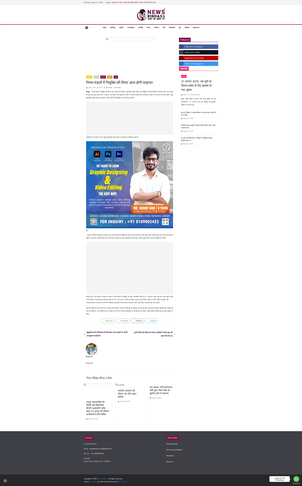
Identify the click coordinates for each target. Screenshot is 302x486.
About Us (169, 462)
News (96, 77)
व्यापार (148, 27)
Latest (89, 77)
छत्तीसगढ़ (112, 27)
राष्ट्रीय (121, 27)
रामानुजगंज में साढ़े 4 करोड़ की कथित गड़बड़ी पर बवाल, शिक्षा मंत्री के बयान (134, 2)
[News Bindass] (86, 27)
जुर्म (180, 27)
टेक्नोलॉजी (172, 27)
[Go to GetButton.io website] (296, 483)
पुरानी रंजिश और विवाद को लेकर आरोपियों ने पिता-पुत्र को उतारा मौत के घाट (153, 334)
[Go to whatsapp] (296, 479)
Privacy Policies (172, 444)
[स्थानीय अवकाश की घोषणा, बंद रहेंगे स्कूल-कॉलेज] (119, 385)
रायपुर (104, 27)
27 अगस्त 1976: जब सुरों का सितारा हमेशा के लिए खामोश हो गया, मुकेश (196, 85)
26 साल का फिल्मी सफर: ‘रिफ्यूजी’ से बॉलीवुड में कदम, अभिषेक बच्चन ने (197, 139)
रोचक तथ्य (196, 27)
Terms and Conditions (174, 450)
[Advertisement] (129, 118)
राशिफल (187, 27)
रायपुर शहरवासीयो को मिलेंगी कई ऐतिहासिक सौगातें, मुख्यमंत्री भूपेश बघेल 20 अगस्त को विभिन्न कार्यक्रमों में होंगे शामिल (97, 408)
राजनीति (140, 27)
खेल (164, 27)
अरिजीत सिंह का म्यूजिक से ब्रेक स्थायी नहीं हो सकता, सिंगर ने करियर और (198, 126)
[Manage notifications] (5, 481)
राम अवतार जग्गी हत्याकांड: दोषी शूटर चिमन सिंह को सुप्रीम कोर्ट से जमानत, (161, 390)
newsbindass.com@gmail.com (100, 449)
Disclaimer (170, 456)
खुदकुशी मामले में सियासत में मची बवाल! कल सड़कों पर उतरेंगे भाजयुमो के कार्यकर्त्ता (107, 334)
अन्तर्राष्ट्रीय (130, 27)
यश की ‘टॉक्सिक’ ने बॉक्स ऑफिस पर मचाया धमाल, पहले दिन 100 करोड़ (198, 114)
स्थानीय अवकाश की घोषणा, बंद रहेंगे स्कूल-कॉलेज (127, 393)
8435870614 (99, 453)
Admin (101, 87)
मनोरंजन (156, 27)
